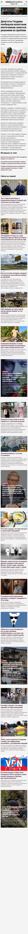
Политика (5, 371)
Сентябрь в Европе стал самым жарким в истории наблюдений (12, 706)
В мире (4, 660)
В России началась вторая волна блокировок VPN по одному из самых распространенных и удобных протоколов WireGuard (14, 775)
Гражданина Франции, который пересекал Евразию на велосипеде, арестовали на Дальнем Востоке (13, 345)
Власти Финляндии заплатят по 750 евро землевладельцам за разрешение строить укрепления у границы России (13, 812)
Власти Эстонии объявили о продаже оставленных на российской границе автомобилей (14, 275)
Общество (14, 4)
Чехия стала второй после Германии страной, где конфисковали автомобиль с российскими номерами (14, 741)
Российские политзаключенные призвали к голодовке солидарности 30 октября (13, 598)
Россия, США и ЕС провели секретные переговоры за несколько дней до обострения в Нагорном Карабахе (12, 666)
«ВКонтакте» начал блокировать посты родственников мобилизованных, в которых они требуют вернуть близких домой (12, 632)
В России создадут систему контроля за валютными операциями (14, 530)
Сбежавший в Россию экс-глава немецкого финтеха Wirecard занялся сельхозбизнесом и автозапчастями (14, 238)
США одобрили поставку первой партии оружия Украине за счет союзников (12, 311)
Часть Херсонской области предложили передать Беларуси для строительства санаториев (13, 200)
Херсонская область (5, 196)
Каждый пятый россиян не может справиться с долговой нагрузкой (13, 420)
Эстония (3, 271)
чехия (2, 737)
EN (26, 4)
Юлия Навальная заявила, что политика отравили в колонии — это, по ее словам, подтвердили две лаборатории (13, 377)
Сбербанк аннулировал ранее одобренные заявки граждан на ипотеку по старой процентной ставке (13, 168)
